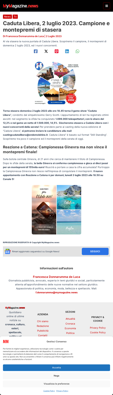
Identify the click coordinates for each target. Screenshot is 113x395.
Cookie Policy (49, 391)
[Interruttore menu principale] (106, 5)
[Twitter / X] (46, 51)
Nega (56, 375)
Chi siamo (42, 321)
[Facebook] (35, 51)
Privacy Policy (62, 391)
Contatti (42, 335)
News (7, 16)
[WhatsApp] (77, 51)
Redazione (43, 326)
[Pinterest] (56, 51)
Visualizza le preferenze (56, 383)
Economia (70, 328)
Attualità (70, 318)
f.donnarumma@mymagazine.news (57, 292)
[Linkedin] (67, 51)
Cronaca (70, 323)
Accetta (56, 367)
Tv (15, 16)
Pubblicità (42, 330)
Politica (70, 333)
